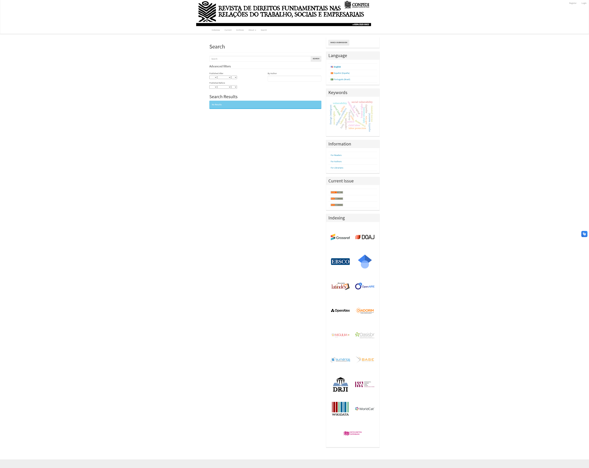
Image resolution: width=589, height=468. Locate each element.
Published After (216, 73)
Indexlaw (216, 30)
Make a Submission (338, 42)
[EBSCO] (340, 261)
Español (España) (342, 73)
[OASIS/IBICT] (365, 335)
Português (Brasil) (342, 79)
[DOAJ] (365, 237)
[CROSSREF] (340, 237)
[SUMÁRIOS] (340, 360)
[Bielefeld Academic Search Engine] (365, 360)
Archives (240, 30)
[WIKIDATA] (340, 409)
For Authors (336, 161)
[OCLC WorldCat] (365, 409)
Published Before (217, 82)
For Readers (336, 155)
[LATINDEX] (340, 286)
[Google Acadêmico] (365, 261)
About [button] (251, 30)
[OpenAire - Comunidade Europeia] (365, 286)
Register (573, 3)
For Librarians (337, 167)
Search (264, 30)
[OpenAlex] (340, 311)
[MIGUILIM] (340, 335)
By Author (272, 73)
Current (228, 30)
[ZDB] (353, 433)
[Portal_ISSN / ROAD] (365, 384)
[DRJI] (340, 384)
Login (584, 3)
